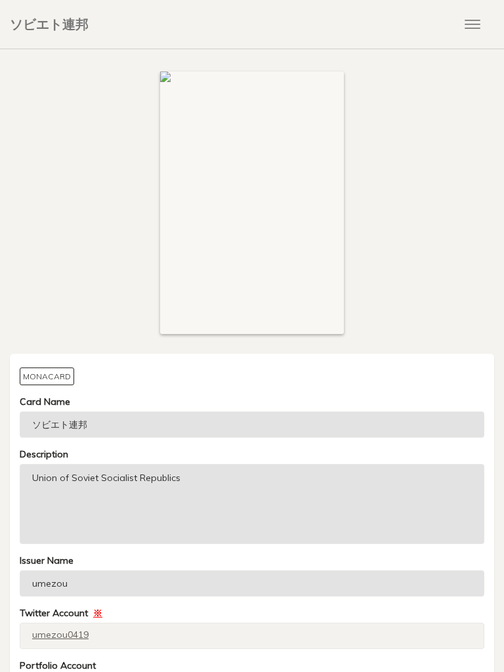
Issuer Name (47, 560)
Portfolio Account (58, 665)
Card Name (45, 402)
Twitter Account (61, 613)
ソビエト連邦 (49, 24)
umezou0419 (60, 634)
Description (44, 454)
